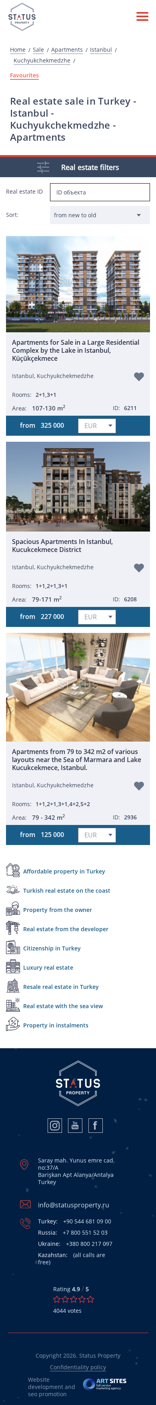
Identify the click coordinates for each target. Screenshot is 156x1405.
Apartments (67, 49)
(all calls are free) (71, 1258)
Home (18, 49)
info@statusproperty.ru (73, 1205)
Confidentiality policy (78, 1367)
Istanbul (101, 49)
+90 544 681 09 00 (74, 1221)
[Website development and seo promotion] (105, 1387)
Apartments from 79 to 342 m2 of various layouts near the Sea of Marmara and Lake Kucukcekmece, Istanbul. (76, 760)
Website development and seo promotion (51, 1387)
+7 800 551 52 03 (73, 1232)
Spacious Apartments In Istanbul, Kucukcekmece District (62, 546)
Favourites (24, 75)
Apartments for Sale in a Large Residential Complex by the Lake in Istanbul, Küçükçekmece (75, 350)
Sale (38, 49)
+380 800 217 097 (75, 1243)
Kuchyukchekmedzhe (42, 60)
